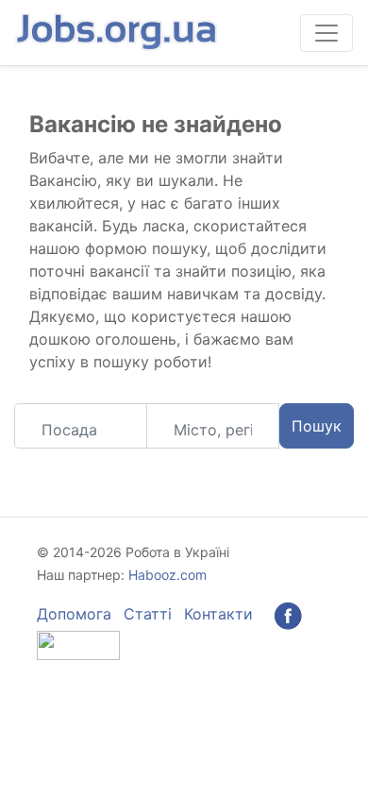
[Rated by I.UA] (78, 644)
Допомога (74, 613)
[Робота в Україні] (118, 33)
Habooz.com (167, 575)
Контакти (218, 613)
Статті (148, 613)
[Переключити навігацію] (326, 33)
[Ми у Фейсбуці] (288, 613)
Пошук (317, 425)
